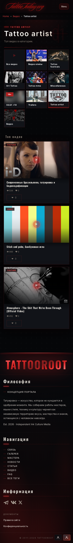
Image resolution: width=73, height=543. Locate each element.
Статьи (12, 466)
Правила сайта (11, 520)
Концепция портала (21, 392)
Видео (16, 16)
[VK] (13, 502)
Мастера (13, 457)
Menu (64, 6)
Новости (13, 462)
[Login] (58, 537)
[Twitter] (20, 502)
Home (6, 16)
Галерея (13, 453)
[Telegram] (6, 502)
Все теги (13, 478)
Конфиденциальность (15, 526)
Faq (9, 474)
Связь (11, 449)
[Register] (67, 537)
